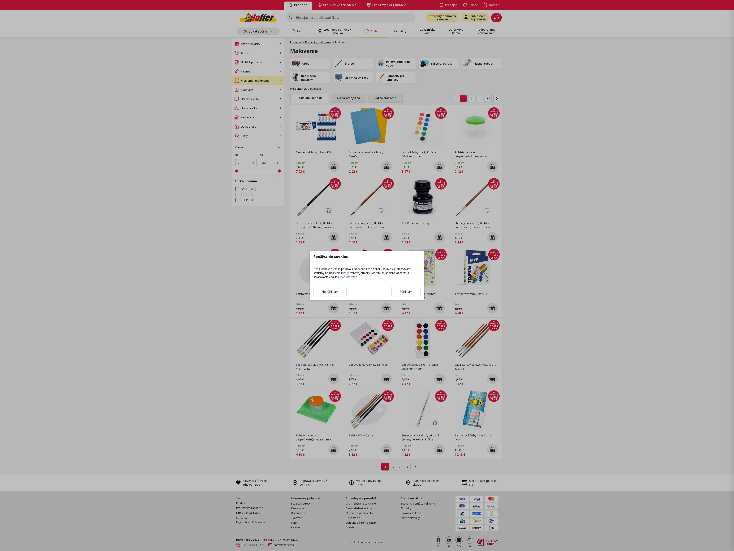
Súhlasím (405, 292)
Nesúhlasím (330, 292)
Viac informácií (349, 277)
